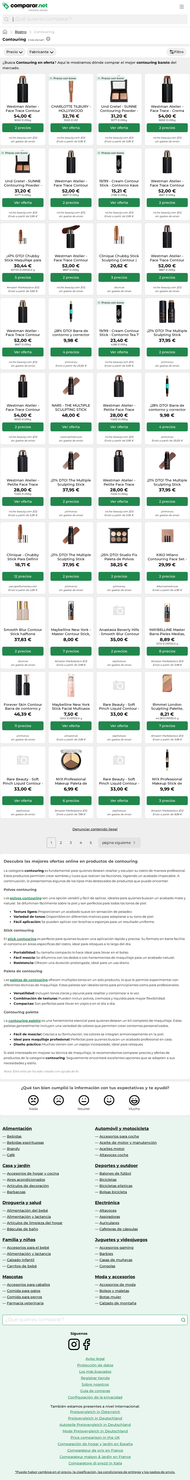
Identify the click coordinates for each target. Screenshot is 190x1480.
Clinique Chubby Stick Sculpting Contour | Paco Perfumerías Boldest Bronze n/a (119, 258)
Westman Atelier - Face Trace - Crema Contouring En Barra (167, 108)
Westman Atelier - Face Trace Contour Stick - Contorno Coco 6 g (167, 183)
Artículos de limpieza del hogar (35, 1223)
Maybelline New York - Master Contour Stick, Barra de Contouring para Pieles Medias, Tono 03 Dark (71, 632)
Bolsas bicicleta (113, 1192)
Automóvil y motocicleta (122, 1128)
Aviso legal (95, 1358)
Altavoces (108, 1210)
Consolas (107, 1266)
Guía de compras (95, 1391)
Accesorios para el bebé (28, 1247)
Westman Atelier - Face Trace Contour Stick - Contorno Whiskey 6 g (167, 258)
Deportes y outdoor (116, 1165)
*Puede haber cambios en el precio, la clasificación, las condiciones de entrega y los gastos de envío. (95, 1472)
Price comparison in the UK (95, 1437)
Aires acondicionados (26, 1179)
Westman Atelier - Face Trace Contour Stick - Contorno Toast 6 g (71, 183)
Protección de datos (95, 1365)
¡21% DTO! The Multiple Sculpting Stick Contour (167, 333)
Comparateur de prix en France (95, 1450)
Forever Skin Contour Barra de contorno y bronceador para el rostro (23, 707)
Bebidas (14, 1136)
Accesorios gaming (116, 1247)
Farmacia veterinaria (25, 1303)
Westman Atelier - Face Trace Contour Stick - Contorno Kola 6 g (71, 258)
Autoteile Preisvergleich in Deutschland (95, 1424)
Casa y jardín (16, 1165)
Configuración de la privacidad (95, 1397)
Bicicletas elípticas (115, 1186)
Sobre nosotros (95, 1384)
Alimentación (17, 1128)
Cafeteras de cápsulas (118, 1229)
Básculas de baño (22, 1229)
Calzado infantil (20, 1260)
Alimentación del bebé (27, 1210)
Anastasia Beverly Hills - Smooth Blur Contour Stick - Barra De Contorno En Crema (119, 632)
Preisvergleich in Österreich (95, 1412)
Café (11, 1155)
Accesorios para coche (119, 1136)
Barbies (106, 1253)
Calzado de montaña (117, 1303)
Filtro (179, 52)
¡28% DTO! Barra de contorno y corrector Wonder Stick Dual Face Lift (71, 333)
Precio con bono (64, 78)
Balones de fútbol (115, 1173)
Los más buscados (95, 1371)
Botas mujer (110, 1297)
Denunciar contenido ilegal (95, 829)
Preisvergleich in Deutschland (95, 1418)
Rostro (20, 32)
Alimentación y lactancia (29, 1216)
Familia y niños (18, 1239)
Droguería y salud (21, 1202)
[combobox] (99, 19)
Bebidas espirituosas (25, 1142)
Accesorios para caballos (28, 1284)
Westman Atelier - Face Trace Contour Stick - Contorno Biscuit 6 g (23, 108)
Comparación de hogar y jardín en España (95, 1444)
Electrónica (107, 1202)
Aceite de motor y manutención (128, 1142)
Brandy (13, 1148)
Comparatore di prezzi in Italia (95, 1463)
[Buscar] (6, 19)
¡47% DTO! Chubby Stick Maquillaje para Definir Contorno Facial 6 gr (22, 258)
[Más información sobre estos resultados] (48, 39)
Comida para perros (24, 1297)
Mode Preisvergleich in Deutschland (95, 1431)
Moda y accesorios (115, 1276)
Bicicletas (108, 1179)
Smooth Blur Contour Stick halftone (23, 632)
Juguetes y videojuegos (121, 1239)
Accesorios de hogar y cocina (33, 1173)
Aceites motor (112, 1148)
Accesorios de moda (117, 1284)
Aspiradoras (109, 1216)
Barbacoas (16, 1192)
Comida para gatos (23, 1291)
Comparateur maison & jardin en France (95, 1457)
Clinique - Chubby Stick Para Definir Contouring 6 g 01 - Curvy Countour (23, 557)
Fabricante (39, 52)
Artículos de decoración (28, 1186)
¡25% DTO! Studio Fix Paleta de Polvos (119, 557)
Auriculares (109, 1223)
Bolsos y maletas (114, 1291)
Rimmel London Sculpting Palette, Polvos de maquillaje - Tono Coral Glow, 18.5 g (167, 707)
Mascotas (12, 1276)
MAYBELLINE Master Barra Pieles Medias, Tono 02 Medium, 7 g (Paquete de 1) (167, 632)
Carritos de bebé (22, 1266)
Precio (12, 52)
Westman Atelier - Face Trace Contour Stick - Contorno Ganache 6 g (23, 407)
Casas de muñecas (115, 1260)
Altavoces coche (113, 1155)
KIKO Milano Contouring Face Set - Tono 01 (167, 557)
